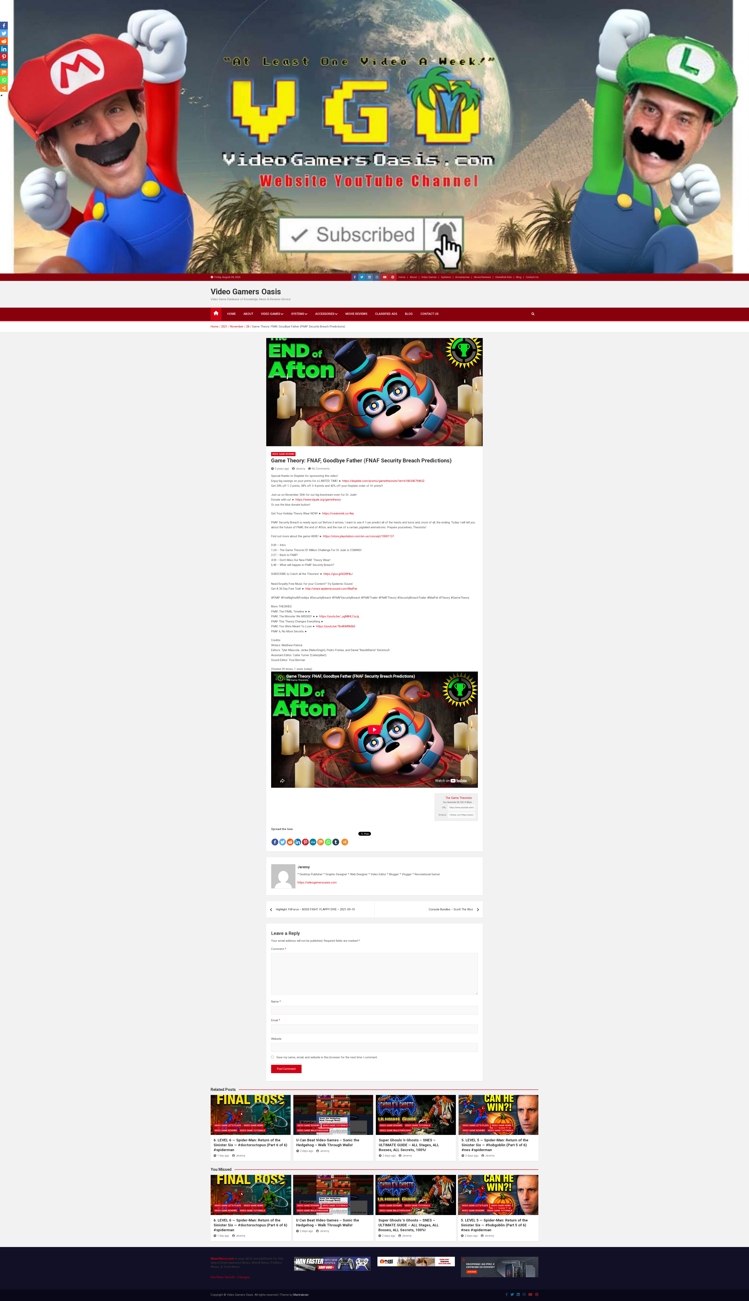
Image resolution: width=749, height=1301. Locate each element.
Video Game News (253, 1125)
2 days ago (306, 1150)
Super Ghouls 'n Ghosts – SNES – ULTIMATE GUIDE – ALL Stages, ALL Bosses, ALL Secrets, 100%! (409, 1145)
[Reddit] (290, 838)
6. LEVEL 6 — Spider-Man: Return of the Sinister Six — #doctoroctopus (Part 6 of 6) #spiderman (250, 1145)
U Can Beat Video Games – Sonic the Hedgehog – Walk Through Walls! (327, 1142)
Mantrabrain (301, 1295)
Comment (278, 949)
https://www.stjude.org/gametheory (318, 499)
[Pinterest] (305, 838)
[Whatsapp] (328, 838)
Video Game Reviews (283, 454)
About (413, 277)
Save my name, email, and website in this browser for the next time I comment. (327, 1057)
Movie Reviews (482, 277)
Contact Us (532, 277)
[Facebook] (275, 838)
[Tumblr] (335, 838)
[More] (344, 838)
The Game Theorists (458, 798)
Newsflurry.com (222, 1258)
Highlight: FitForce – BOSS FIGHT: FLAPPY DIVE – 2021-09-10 (315, 909)
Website (276, 1039)
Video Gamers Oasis (246, 291)
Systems (446, 277)
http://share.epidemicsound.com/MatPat (331, 588)
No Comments (321, 468)
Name (276, 1001)
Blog (518, 277)
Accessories (462, 277)
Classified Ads (503, 277)
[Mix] (320, 838)
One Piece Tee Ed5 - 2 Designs (230, 1277)
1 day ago (223, 1155)
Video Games (429, 277)
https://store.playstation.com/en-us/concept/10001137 (358, 536)
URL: (444, 807)
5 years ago (282, 468)
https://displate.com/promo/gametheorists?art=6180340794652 (383, 481)
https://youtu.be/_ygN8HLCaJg (339, 616)
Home (401, 277)
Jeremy (300, 468)
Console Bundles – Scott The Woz (451, 909)
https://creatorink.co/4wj (338, 513)
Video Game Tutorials (252, 1130)
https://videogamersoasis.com (317, 882)
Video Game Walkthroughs (312, 1130)
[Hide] (1, 95)
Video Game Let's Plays (228, 1125)
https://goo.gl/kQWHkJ (338, 574)
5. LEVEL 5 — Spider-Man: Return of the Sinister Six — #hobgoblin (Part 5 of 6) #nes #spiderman (494, 1145)
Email (275, 1020)
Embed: (443, 815)
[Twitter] (282, 838)
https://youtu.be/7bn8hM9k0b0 (335, 626)
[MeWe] (313, 838)
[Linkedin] (297, 838)
